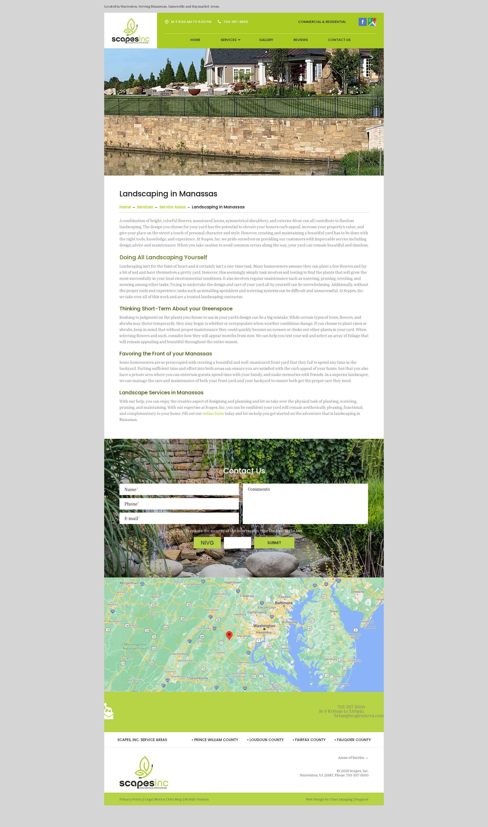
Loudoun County (267, 739)
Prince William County (216, 739)
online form (213, 413)
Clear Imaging (341, 799)
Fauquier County (354, 739)
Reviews (301, 39)
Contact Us (339, 39)
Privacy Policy (130, 799)
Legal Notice (155, 799)
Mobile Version (197, 799)
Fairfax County (310, 739)
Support (362, 799)
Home (195, 39)
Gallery (266, 39)
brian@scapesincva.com (359, 715)
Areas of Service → (353, 757)
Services (228, 39)
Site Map (175, 799)
